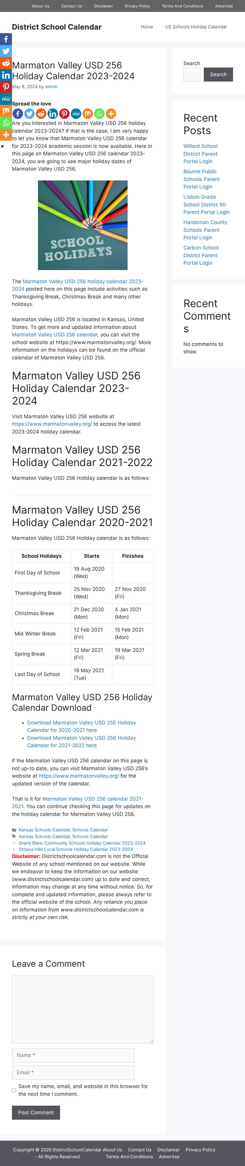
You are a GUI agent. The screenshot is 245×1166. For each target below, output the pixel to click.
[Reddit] (41, 113)
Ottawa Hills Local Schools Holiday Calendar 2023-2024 (76, 849)
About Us (40, 6)
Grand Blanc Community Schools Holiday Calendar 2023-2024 (82, 842)
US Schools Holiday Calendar (196, 27)
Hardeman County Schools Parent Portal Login (205, 229)
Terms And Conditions (182, 6)
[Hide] (2, 146)
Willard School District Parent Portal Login (200, 153)
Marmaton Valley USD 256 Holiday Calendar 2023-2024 (73, 70)
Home (147, 27)
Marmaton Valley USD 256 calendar (54, 335)
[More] (111, 113)
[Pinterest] (64, 113)
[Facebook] (18, 113)
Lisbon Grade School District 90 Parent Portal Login (206, 204)
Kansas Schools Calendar (44, 829)
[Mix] (87, 113)
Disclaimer (103, 6)
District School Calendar (57, 26)
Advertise (224, 6)
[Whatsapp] (99, 113)
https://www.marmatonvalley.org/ (52, 424)
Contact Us (71, 6)
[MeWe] (76, 113)
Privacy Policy (137, 6)
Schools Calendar (90, 829)
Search (191, 63)
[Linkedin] (53, 113)
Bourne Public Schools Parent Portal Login (201, 179)
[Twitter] (29, 113)
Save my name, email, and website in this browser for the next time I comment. (83, 1090)
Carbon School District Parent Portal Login (201, 255)
